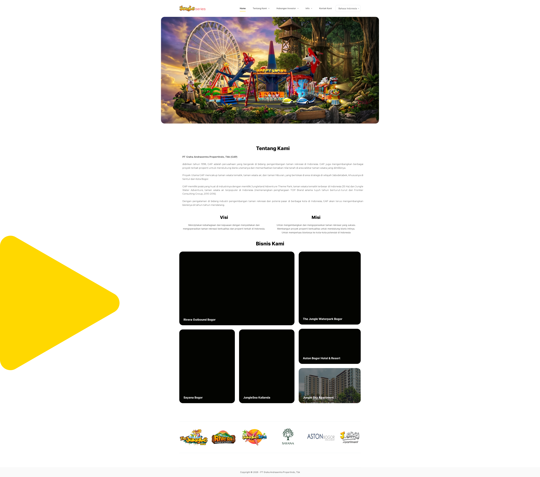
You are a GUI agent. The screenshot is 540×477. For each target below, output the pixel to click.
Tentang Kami (260, 8)
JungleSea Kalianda (256, 397)
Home (243, 8)
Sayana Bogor (193, 397)
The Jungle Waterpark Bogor (322, 319)
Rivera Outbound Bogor (200, 319)
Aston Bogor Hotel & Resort (321, 358)
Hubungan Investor (286, 8)
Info (308, 8)
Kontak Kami (325, 8)
